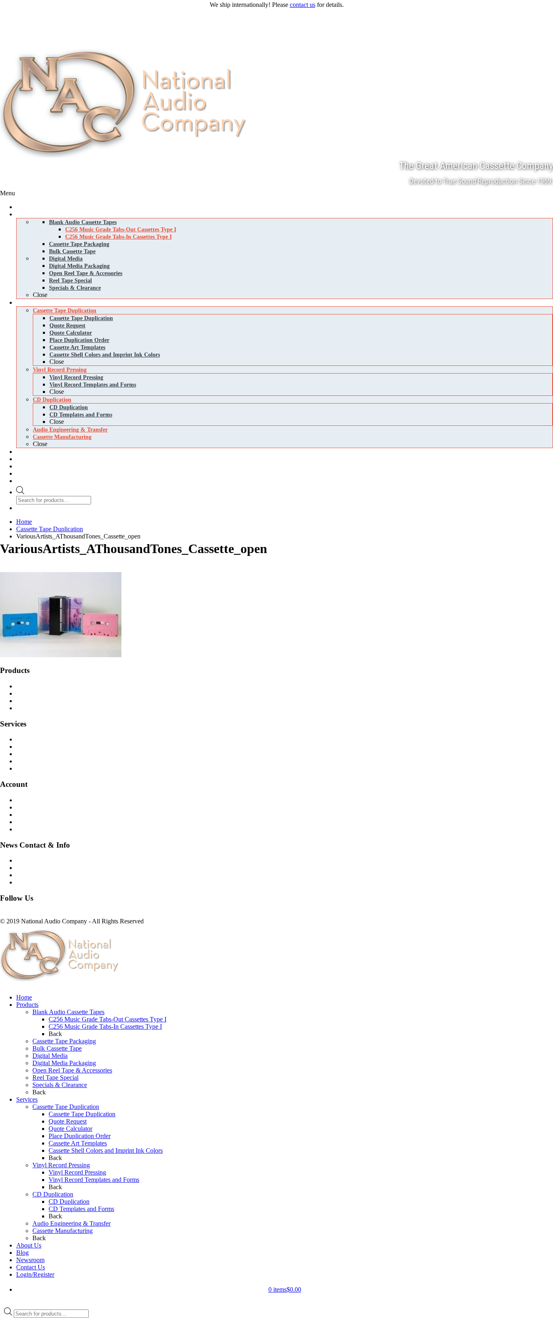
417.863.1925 (18, 13)
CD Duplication (42, 753)
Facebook (12, 913)
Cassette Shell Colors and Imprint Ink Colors (106, 1150)
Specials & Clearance (59, 1084)
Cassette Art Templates (78, 1143)
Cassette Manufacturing (52, 761)
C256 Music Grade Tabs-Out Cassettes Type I (107, 1019)
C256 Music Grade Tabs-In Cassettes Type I (105, 1026)
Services (27, 1099)
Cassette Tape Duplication (55, 739)
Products (27, 1004)
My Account (38, 829)
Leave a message (21, 31)
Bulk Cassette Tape (57, 1048)
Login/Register (35, 1274)
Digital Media (39, 700)
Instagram (37, 913)
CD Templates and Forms (81, 1208)
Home (24, 997)
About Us (28, 1245)
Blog (28, 867)
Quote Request (68, 1121)
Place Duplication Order (80, 1135)
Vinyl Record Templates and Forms (94, 1179)
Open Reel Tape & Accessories (72, 1070)
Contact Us (36, 860)
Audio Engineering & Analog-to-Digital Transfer (84, 768)
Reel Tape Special (55, 1077)
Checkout (34, 814)
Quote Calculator (70, 1128)
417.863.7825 (18, 22)
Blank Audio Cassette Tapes (58, 686)
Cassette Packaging (47, 693)
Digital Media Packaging (54, 708)
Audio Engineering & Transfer (71, 1223)
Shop (29, 800)
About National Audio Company (64, 882)
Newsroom (36, 875)
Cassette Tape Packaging (64, 1041)
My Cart (33, 807)
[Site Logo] (126, 155)
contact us (302, 4)
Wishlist (32, 821)
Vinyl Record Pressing (51, 746)
